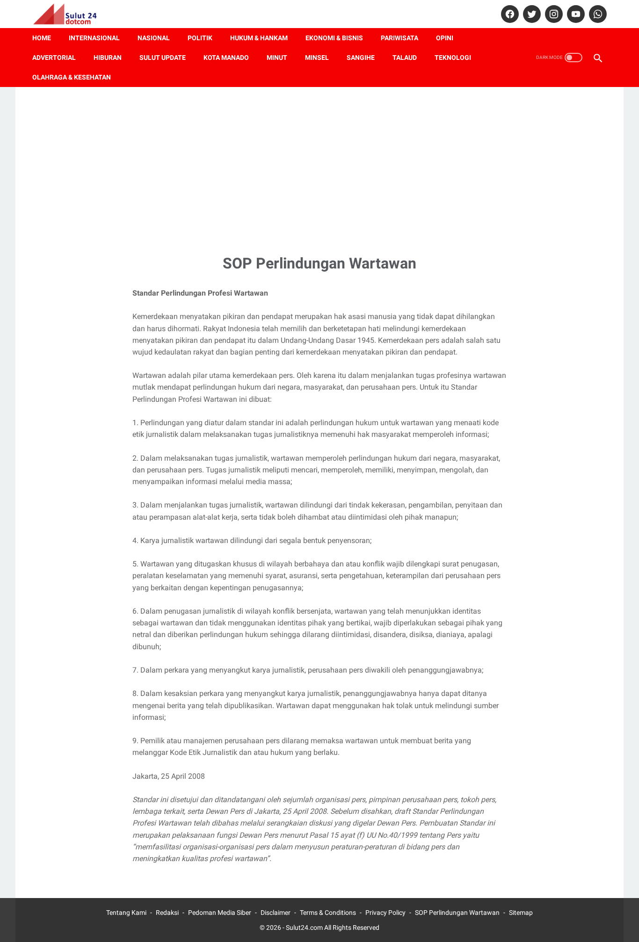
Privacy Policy (385, 912)
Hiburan (108, 57)
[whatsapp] (597, 14)
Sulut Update (162, 57)
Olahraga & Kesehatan (71, 77)
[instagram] (553, 14)
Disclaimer (275, 912)
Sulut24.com (304, 927)
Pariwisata (399, 38)
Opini (444, 38)
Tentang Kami (126, 912)
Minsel (317, 57)
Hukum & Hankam (259, 38)
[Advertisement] (319, 169)
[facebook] (509, 14)
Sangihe (361, 57)
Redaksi (167, 912)
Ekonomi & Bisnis (334, 38)
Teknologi (453, 57)
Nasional (154, 38)
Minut (277, 57)
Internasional (94, 38)
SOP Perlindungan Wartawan (457, 912)
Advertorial (54, 57)
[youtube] (575, 14)
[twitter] (531, 14)
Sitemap (521, 912)
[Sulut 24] (70, 14)
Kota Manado (226, 57)
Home (41, 38)
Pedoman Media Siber (219, 912)
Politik (200, 38)
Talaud (404, 57)
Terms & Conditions (328, 912)
